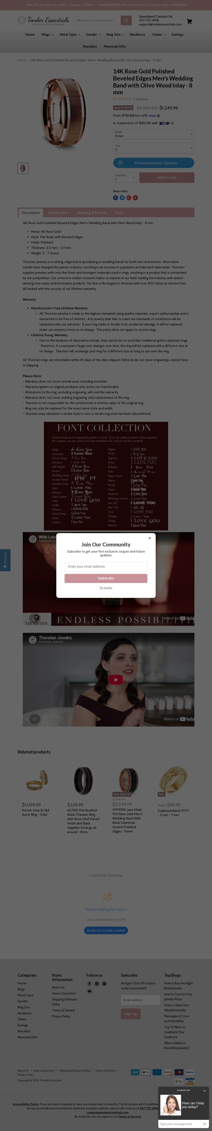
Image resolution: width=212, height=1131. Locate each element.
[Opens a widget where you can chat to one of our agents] (184, 1107)
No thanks (106, 587)
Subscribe (106, 578)
